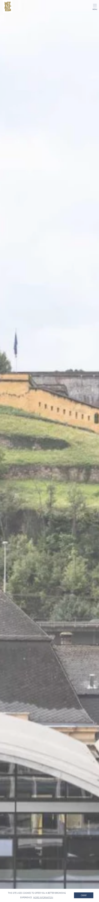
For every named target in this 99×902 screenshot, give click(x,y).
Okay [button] (84, 895)
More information (43, 897)
